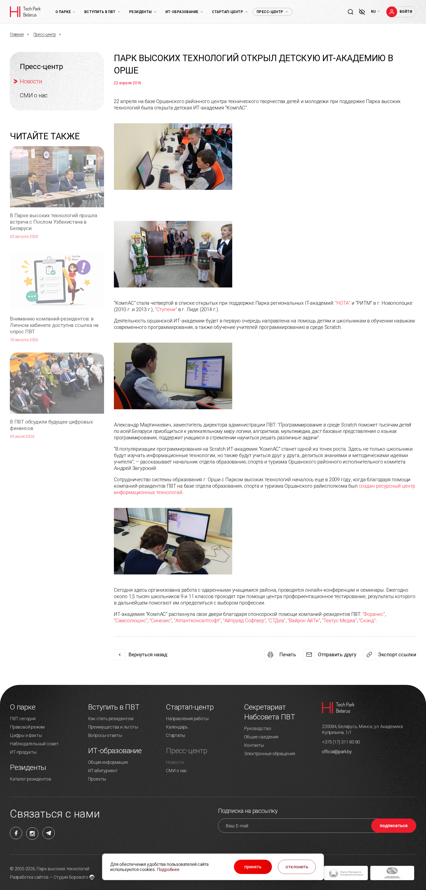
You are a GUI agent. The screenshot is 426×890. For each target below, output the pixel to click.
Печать (287, 655)
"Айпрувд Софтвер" (244, 620)
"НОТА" (342, 303)
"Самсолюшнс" (130, 620)
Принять (253, 866)
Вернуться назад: (148, 655)
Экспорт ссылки (397, 655)
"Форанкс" (373, 614)
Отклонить (296, 866)
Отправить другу (337, 655)
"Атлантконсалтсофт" (197, 620)
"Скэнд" (367, 620)
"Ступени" (166, 309)
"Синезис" (160, 620)
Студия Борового (71, 877)
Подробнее (168, 869)
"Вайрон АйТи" (303, 620)
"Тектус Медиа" (339, 620)
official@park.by (337, 751)
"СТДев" (276, 620)
